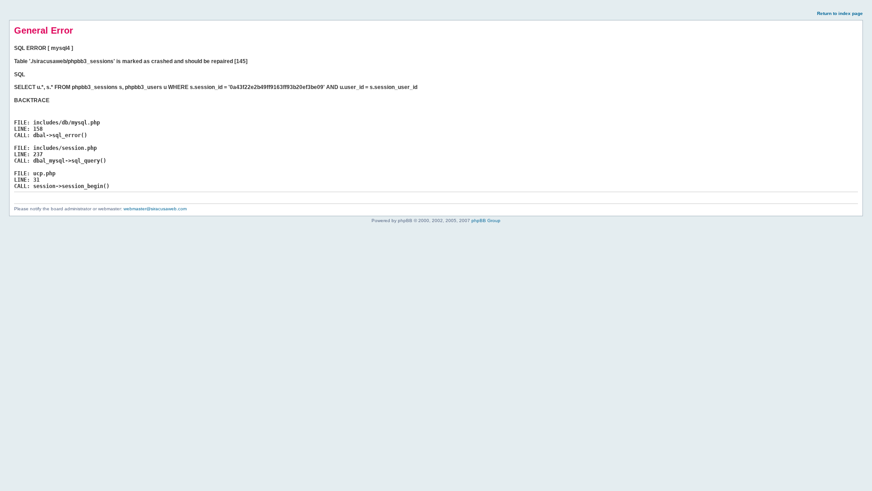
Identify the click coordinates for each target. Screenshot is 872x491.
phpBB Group (485, 220)
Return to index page (840, 13)
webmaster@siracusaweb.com (155, 208)
